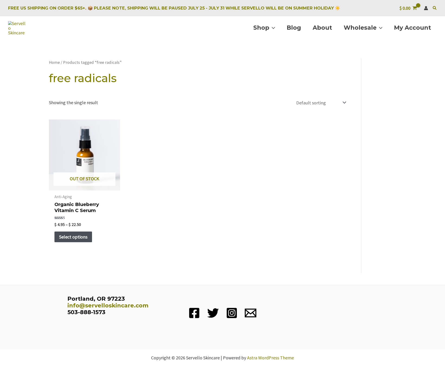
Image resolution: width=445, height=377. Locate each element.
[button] (435, 8)
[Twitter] (213, 313)
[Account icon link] (426, 8)
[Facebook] (194, 313)
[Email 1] (250, 313)
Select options (73, 237)
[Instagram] (232, 313)
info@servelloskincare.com (107, 305)
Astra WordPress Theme (270, 358)
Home (54, 62)
